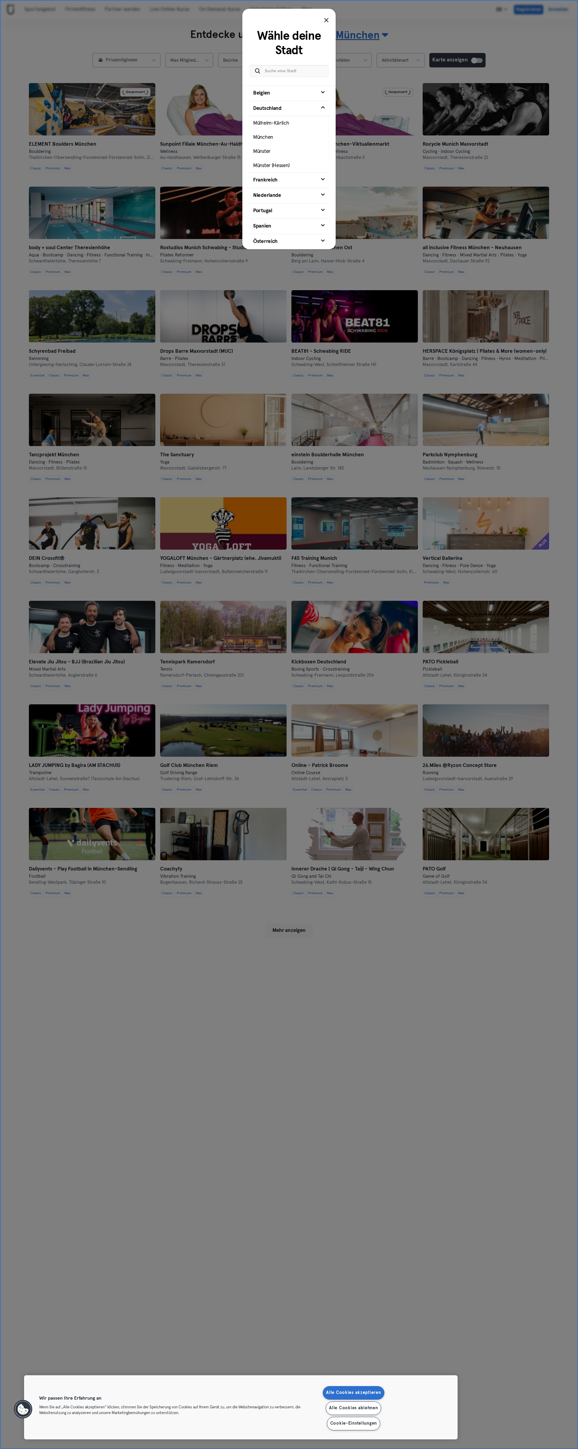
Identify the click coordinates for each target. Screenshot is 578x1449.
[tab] (289, 93)
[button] (23, 1409)
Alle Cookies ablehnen (353, 1408)
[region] (241, 1407)
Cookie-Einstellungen (353, 1423)
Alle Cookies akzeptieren (353, 1393)
